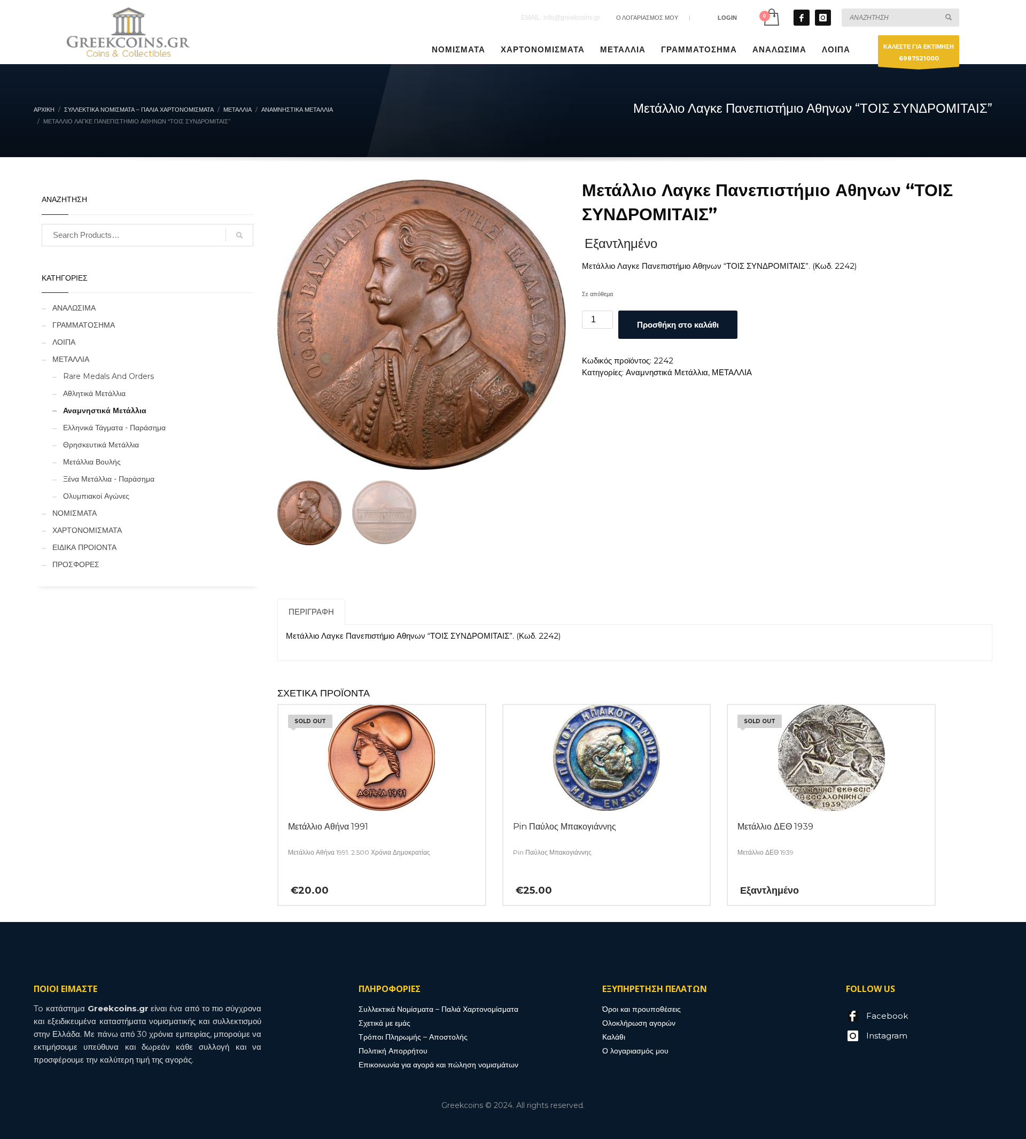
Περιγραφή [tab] (311, 612)
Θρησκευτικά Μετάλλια (101, 445)
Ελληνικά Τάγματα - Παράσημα (114, 427)
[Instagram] (823, 18)
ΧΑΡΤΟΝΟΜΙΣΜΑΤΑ (87, 530)
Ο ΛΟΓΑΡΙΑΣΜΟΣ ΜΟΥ (647, 17)
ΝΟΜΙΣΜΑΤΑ (74, 513)
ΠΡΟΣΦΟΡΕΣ (75, 564)
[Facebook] (802, 18)
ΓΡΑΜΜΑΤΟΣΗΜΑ (83, 325)
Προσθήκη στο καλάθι (678, 324)
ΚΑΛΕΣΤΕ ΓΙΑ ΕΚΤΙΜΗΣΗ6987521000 (918, 52)
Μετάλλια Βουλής (92, 462)
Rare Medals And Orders (108, 376)
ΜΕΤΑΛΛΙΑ (732, 372)
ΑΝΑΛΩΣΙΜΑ (74, 308)
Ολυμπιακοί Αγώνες (96, 496)
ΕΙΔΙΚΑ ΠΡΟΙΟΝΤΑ (84, 547)
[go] (948, 17)
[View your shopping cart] (771, 17)
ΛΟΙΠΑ (63, 342)
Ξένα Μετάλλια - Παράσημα (108, 479)
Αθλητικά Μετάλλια (94, 393)
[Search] (239, 235)
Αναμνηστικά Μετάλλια (667, 372)
